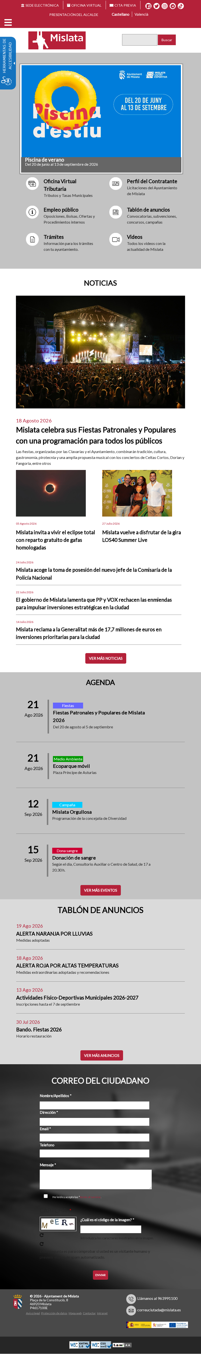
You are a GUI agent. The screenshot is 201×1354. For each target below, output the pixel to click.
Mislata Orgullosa (72, 812)
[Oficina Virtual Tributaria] (32, 183)
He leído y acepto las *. (76, 1197)
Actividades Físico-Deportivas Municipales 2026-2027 (77, 997)
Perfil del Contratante (152, 181)
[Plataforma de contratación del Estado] (115, 183)
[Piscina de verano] (101, 111)
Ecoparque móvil (71, 766)
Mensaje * (48, 1165)
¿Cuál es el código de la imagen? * (107, 1219)
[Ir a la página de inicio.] (54, 40)
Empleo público (61, 209)
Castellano (120, 14)
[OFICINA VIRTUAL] (32, 238)
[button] (8, 22)
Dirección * (49, 1112)
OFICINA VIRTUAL (86, 5)
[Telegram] (173, 6)
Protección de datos (54, 1313)
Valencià (141, 14)
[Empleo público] (32, 211)
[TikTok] (181, 6)
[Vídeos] (115, 238)
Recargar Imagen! (42, 1235)
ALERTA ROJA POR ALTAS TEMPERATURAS (67, 965)
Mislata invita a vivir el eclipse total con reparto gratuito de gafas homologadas (55, 539)
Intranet (102, 1313)
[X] (156, 6)
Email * (45, 1128)
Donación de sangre (74, 857)
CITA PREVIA (125, 5)
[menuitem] (33, 1312)
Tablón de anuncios (148, 209)
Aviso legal (33, 1313)
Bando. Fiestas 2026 (39, 1029)
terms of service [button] (90, 1197)
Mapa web (75, 1313)
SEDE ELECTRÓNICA (42, 5)
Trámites (54, 237)
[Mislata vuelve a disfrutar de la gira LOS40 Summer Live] (137, 492)
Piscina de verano (44, 159)
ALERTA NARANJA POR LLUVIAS (54, 933)
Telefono (47, 1145)
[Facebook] (148, 6)
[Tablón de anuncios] (115, 211)
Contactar (89, 1313)
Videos (134, 237)
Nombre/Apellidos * (56, 1095)
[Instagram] (165, 6)
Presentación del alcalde (73, 15)
